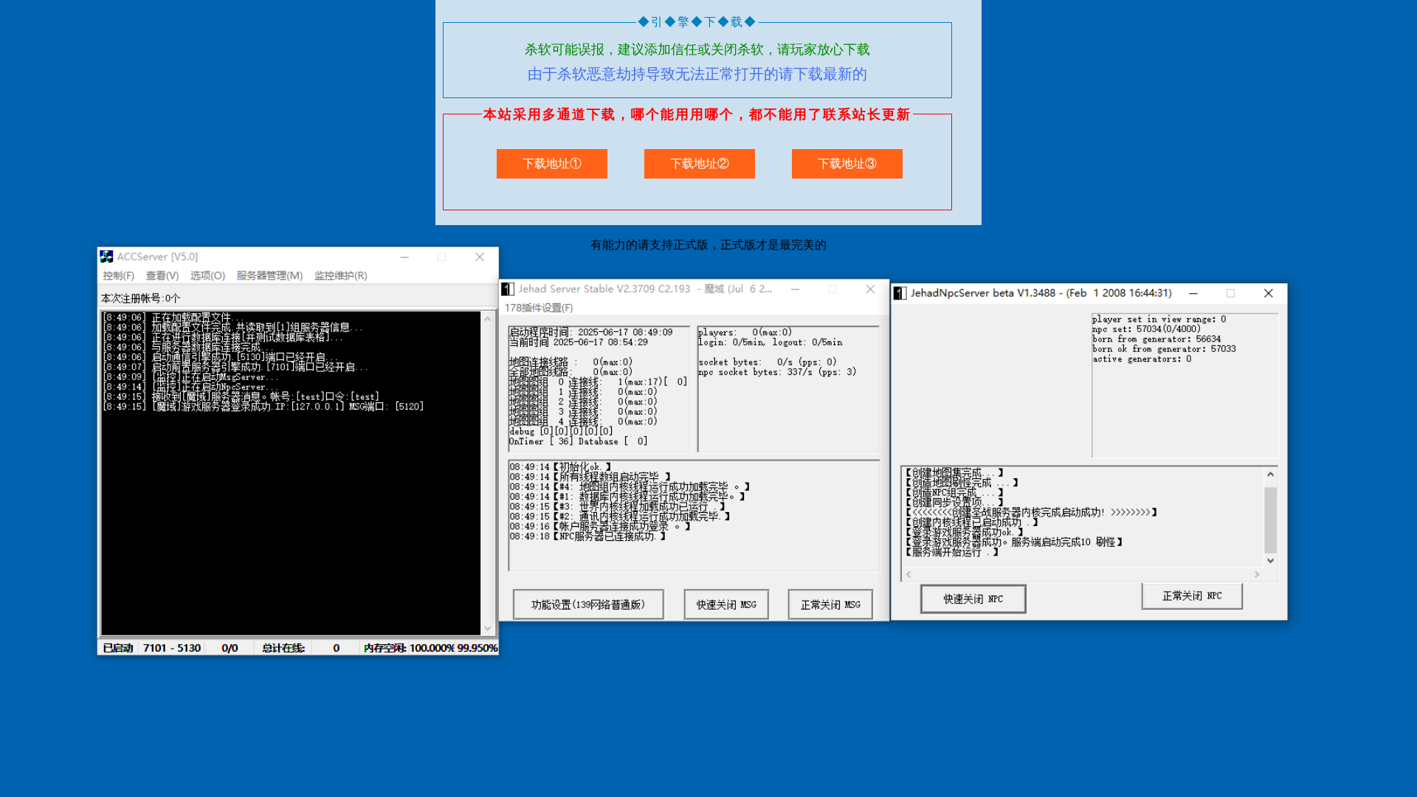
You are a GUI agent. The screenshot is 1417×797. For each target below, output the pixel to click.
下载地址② (699, 163)
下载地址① (552, 163)
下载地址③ (847, 163)
